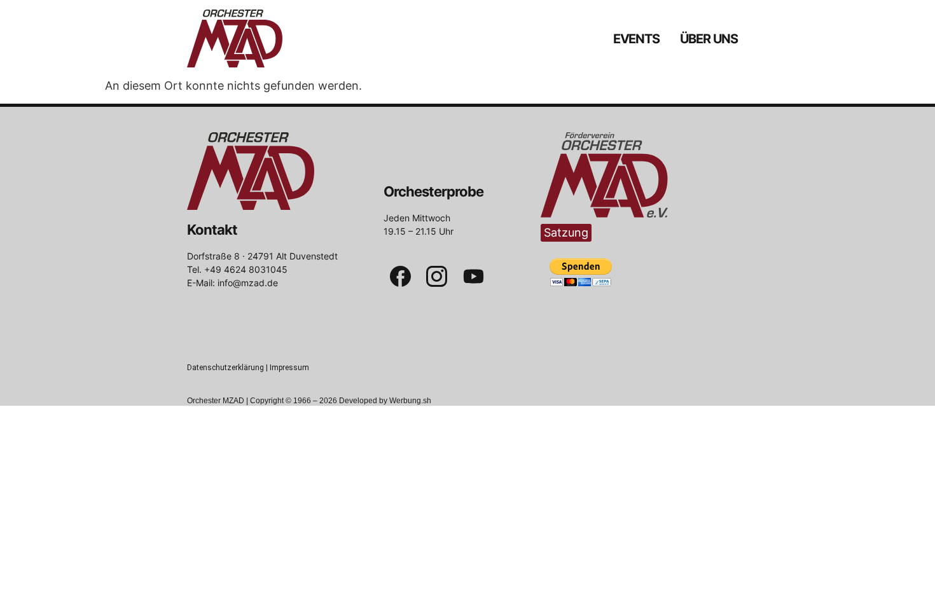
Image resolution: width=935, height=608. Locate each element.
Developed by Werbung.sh (385, 400)
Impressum (289, 367)
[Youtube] (473, 276)
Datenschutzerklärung (225, 367)
